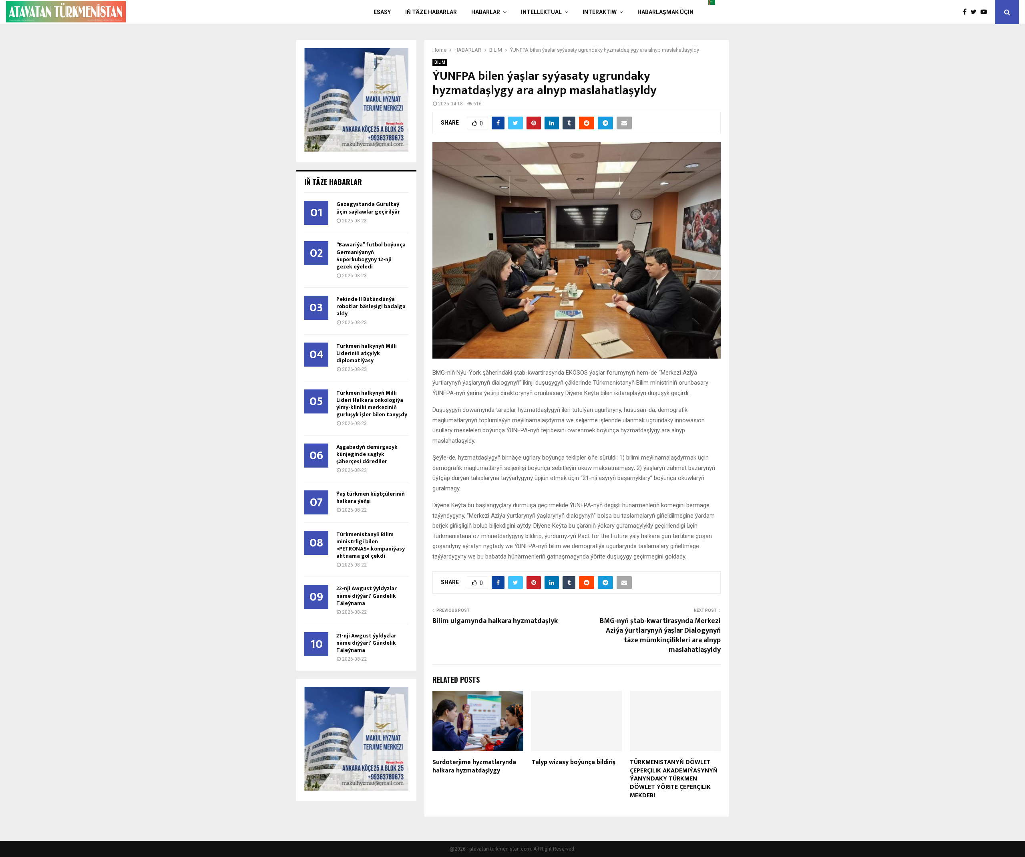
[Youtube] (986, 12)
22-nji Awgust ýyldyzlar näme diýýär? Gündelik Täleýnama (366, 595)
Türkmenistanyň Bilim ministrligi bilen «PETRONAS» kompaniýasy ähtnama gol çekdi (370, 545)
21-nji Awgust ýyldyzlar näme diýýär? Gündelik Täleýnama (366, 643)
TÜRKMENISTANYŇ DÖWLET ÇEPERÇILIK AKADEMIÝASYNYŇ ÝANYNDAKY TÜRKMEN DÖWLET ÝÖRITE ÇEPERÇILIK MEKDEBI (674, 779)
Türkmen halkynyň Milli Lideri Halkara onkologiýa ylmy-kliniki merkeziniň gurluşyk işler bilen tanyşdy (371, 403)
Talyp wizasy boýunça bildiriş (573, 762)
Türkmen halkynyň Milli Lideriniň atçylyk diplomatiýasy (366, 353)
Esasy (382, 12)
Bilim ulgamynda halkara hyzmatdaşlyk (495, 621)
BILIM (439, 62)
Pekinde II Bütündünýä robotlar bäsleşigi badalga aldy (371, 306)
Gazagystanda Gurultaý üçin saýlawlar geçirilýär (368, 208)
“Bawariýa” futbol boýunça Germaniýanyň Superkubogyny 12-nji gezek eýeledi (371, 255)
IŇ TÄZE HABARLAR (431, 12)
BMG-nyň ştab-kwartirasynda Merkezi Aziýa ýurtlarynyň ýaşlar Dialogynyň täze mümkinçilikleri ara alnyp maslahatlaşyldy (660, 635)
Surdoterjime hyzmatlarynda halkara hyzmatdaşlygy (474, 766)
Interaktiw (600, 12)
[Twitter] (976, 12)
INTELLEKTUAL (541, 12)
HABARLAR (485, 12)
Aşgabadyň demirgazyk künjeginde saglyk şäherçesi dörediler (367, 454)
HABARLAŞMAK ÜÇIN (665, 12)
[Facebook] (967, 12)
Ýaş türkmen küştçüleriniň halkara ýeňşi (370, 497)
